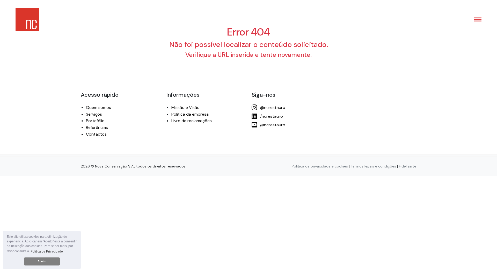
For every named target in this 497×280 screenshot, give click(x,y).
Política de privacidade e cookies (320, 166)
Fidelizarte (407, 166)
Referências (97, 127)
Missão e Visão (185, 107)
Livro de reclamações (191, 120)
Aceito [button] (42, 261)
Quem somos (98, 107)
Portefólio (95, 120)
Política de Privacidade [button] (47, 251)
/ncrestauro (271, 116)
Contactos (96, 134)
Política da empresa (190, 114)
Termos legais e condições (373, 166)
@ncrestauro (272, 107)
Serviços (94, 114)
